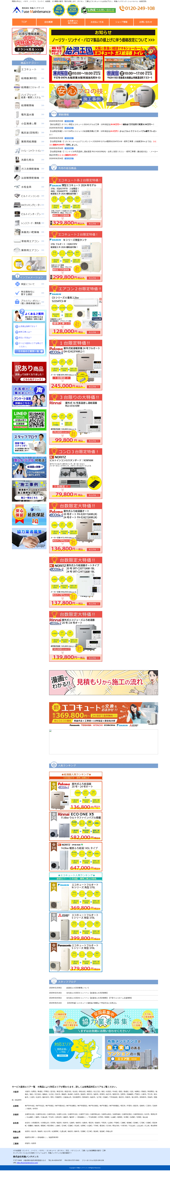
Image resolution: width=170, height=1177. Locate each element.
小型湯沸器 (29, 124)
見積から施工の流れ (73, 22)
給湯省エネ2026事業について (77, 988)
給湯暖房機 (29, 106)
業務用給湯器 (29, 142)
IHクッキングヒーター (29, 205)
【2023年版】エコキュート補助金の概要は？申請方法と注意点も (91, 1003)
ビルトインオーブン (29, 214)
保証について (29, 284)
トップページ (24, 22)
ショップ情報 (121, 22)
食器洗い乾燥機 (29, 232)
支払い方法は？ (25, 338)
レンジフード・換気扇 (29, 223)
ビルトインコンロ (29, 196)
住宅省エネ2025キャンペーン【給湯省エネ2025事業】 (87, 993)
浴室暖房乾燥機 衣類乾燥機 (29, 178)
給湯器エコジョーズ (29, 87)
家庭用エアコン (29, 241)
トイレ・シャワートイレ (29, 151)
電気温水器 (29, 115)
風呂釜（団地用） (29, 133)
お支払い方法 (97, 22)
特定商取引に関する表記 (29, 293)
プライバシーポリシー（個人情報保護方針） (29, 302)
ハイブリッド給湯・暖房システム (29, 96)
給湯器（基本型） (29, 78)
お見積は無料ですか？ (28, 326)
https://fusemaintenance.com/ (27, 1163)
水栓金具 (29, 187)
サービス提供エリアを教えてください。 (31, 345)
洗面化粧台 (29, 160)
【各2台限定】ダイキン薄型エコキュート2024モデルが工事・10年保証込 (102, 124)
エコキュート (29, 69)
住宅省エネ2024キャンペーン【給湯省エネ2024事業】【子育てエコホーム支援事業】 (99, 998)
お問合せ (145, 22)
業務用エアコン (29, 250)
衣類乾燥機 (29, 169)
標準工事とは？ (25, 332)
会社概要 (48, 22)
